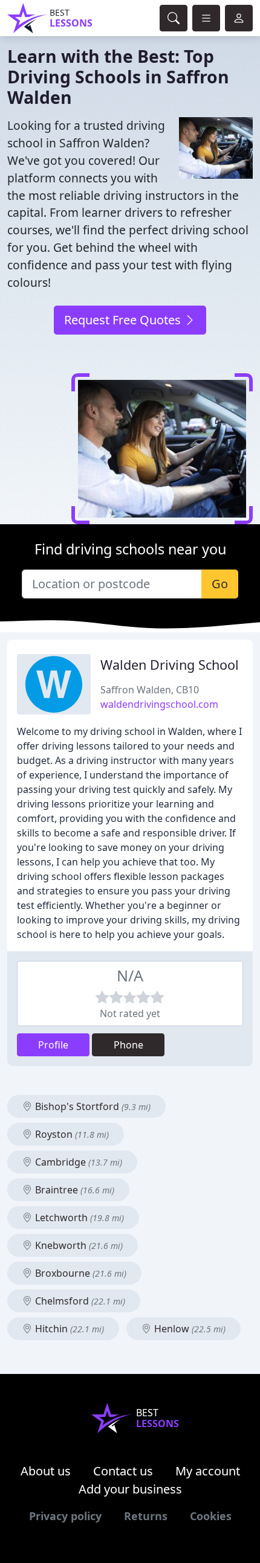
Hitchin (68, 1328)
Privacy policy (65, 1516)
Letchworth (78, 1217)
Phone (128, 1044)
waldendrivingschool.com (159, 704)
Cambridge (77, 1162)
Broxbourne (79, 1273)
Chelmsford (79, 1301)
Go (220, 584)
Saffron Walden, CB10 (149, 689)
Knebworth (78, 1245)
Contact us (123, 1471)
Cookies (211, 1516)
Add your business (130, 1489)
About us (46, 1471)
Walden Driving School (169, 664)
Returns (145, 1516)
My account (207, 1471)
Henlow (189, 1328)
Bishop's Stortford (92, 1106)
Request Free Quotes (124, 320)
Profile (53, 1044)
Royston (71, 1134)
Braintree (73, 1189)
